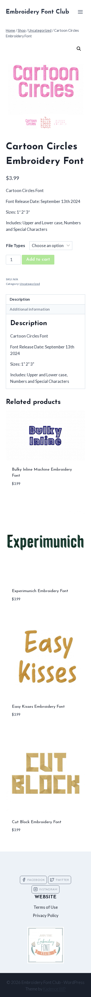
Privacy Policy (45, 915)
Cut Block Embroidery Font (36, 822)
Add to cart (38, 259)
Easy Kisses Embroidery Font (38, 707)
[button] (78, 48)
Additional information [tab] (30, 309)
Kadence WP (54, 988)
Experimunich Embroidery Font (40, 591)
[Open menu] (80, 12)
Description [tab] (20, 299)
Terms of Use (45, 907)
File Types (15, 245)
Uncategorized (30, 284)
